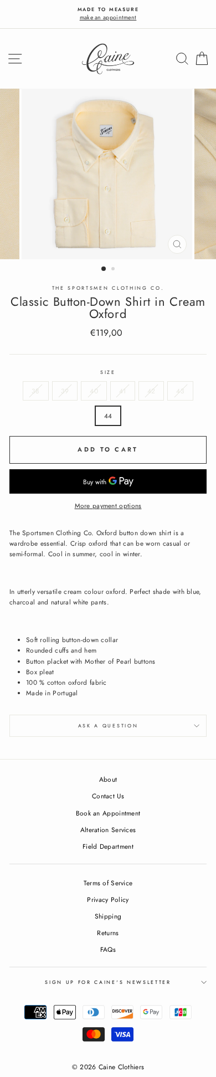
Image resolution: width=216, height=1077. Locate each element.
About (108, 779)
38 (36, 391)
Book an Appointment (108, 813)
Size (108, 372)
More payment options (108, 505)
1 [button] (104, 269)
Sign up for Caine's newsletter (108, 982)
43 (180, 391)
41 (122, 391)
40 (94, 391)
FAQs (108, 949)
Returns (108, 932)
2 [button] (114, 270)
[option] (108, 14)
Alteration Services (108, 829)
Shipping (108, 916)
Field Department (108, 846)
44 (108, 415)
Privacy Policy (107, 899)
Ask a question (108, 725)
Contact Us (108, 796)
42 (151, 391)
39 (65, 391)
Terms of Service (108, 883)
